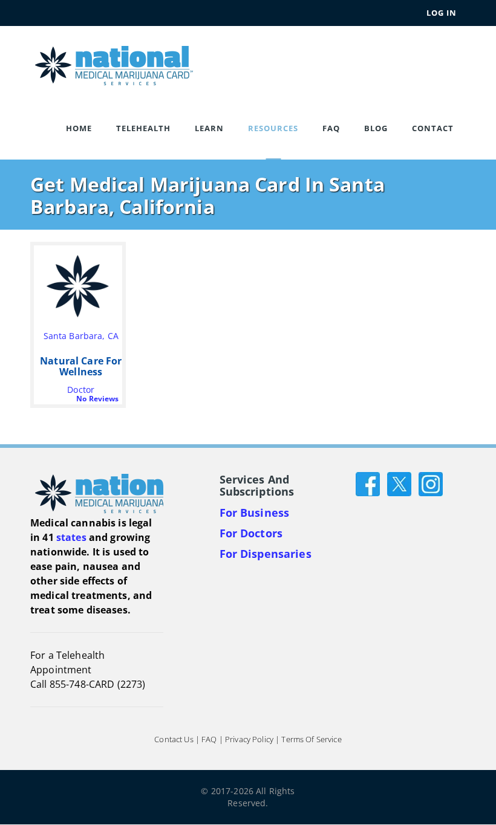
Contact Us (173, 739)
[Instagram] (431, 483)
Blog (376, 128)
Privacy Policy (249, 739)
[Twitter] (399, 483)
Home (79, 128)
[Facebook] (368, 483)
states (71, 537)
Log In (441, 12)
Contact (433, 128)
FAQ (331, 128)
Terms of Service (311, 739)
